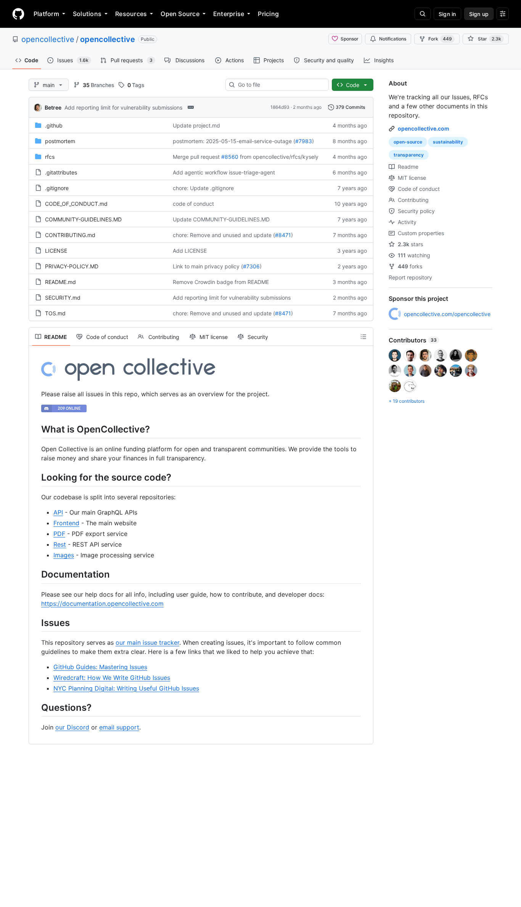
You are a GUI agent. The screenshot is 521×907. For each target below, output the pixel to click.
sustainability (448, 142)
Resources (131, 14)
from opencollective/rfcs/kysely (279, 156)
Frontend (66, 523)
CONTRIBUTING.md (70, 235)
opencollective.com (423, 128)
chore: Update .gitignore (203, 188)
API (58, 512)
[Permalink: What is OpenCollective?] (36, 429)
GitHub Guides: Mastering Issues (100, 667)
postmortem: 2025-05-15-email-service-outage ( (234, 141)
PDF (59, 533)
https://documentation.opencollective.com (102, 603)
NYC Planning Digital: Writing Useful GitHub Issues (126, 688)
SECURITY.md (62, 297)
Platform (46, 14)
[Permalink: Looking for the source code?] (36, 477)
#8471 (283, 235)
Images (63, 555)
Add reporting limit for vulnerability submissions (123, 107)
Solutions (87, 14)
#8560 (229, 156)
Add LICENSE (190, 250)
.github (54, 125)
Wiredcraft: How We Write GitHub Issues (111, 677)
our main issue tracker (147, 642)
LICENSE (56, 250)
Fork (440, 39)
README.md (60, 282)
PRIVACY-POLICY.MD (71, 266)
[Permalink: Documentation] (36, 574)
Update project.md (196, 125)
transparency (409, 155)
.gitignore (57, 188)
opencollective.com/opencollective (447, 314)
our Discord (72, 727)
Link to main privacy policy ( (208, 266)
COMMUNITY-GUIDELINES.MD (83, 219)
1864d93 (279, 107)
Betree (53, 107)
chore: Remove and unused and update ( (224, 235)
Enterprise (228, 14)
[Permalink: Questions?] (36, 707)
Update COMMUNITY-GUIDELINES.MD (221, 219)
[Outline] (363, 337)
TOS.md (55, 313)
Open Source (180, 14)
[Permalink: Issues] (36, 622)
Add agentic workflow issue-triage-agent (224, 172)
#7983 (303, 141)
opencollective (47, 39)
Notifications (392, 39)
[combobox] (280, 84)
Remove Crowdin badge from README (221, 282)
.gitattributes (61, 172)
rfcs (50, 156)
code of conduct (193, 203)
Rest (59, 544)
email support (119, 727)
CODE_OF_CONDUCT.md (76, 203)
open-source (408, 142)
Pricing (268, 14)
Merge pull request (196, 156)
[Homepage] (18, 14)
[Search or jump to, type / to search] (423, 14)
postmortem (60, 141)
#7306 (251, 266)
